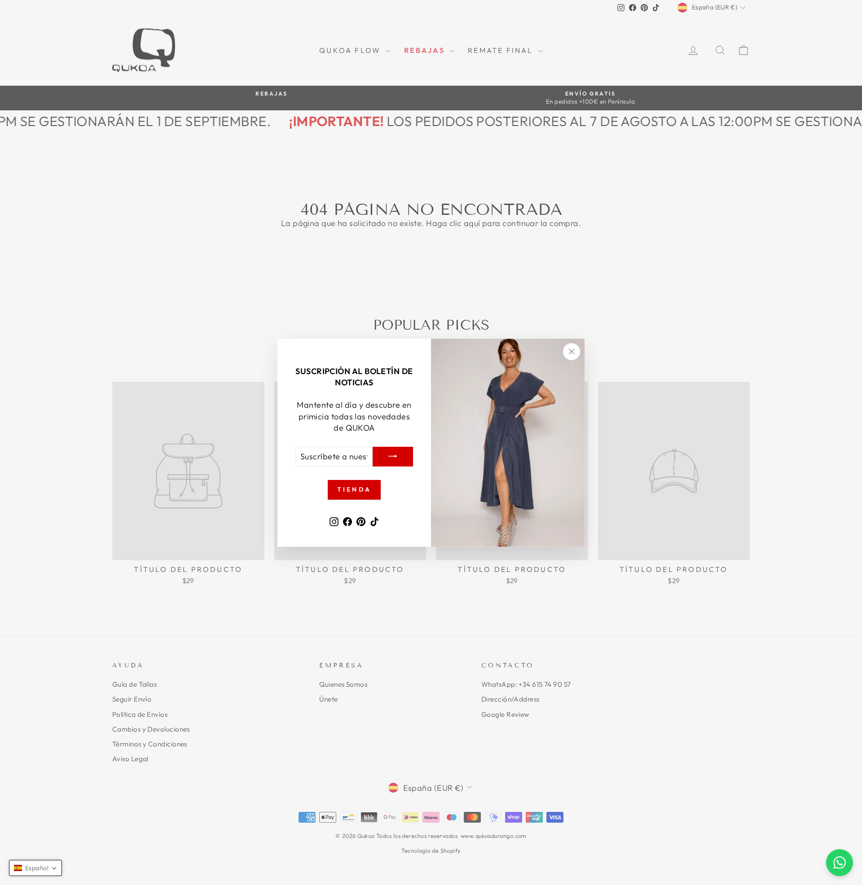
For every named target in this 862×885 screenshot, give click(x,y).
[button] (35, 868)
